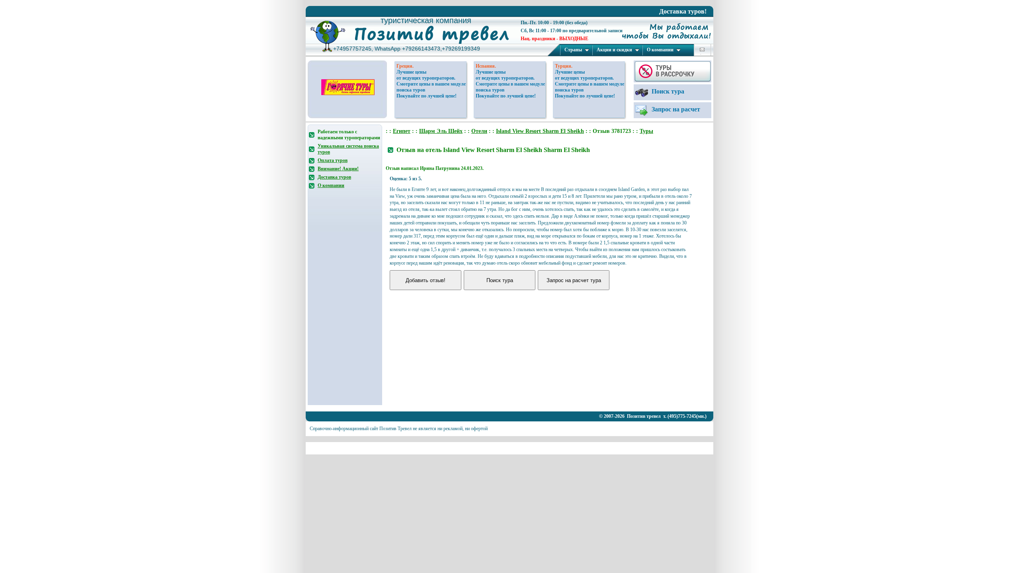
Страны (573, 50)
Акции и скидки (614, 50)
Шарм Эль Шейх (441, 131)
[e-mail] (702, 49)
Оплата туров (332, 160)
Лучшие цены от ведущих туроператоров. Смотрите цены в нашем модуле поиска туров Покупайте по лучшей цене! (431, 84)
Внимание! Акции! (338, 169)
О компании (660, 50)
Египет (401, 131)
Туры (646, 131)
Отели (479, 131)
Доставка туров (334, 177)
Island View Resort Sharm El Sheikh (540, 131)
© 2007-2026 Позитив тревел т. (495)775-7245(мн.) (653, 416)
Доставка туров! (683, 11)
